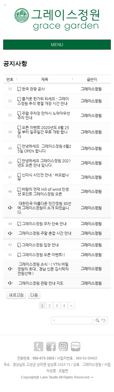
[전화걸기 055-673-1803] (38, 348)
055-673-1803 (43, 358)
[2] (34, 295)
